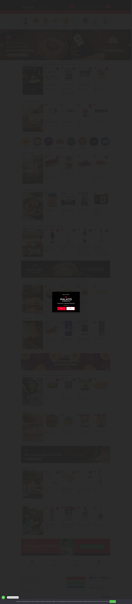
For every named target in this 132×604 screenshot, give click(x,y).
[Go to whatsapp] (3, 597)
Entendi (112, 601)
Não (70, 308)
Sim (61, 308)
